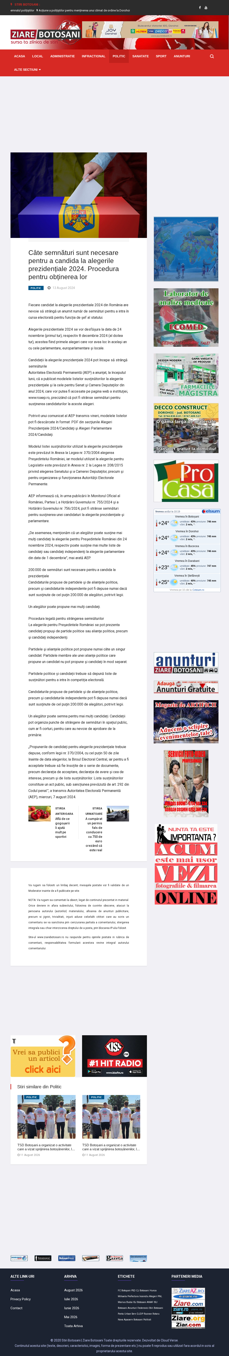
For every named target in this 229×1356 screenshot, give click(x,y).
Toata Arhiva (73, 1326)
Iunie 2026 (71, 1308)
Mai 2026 (70, 1317)
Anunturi (182, 56)
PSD (133, 1290)
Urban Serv (130, 1313)
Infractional (94, 56)
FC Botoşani (124, 1290)
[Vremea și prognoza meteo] (212, 511)
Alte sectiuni (26, 69)
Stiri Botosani (156, 1308)
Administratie (62, 56)
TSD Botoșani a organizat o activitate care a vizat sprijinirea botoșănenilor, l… (46, 1147)
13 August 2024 (64, 288)
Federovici (143, 1308)
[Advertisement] (114, 111)
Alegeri (153, 1296)
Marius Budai (125, 1302)
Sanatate (140, 56)
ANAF (150, 1302)
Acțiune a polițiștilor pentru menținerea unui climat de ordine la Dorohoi (58, 10)
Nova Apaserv (125, 1319)
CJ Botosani (142, 1290)
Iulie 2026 (71, 1299)
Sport (161, 56)
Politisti (147, 1319)
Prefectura (133, 1296)
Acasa (19, 56)
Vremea (159, 511)
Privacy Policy (21, 1299)
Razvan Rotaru (151, 1313)
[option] (58, 10)
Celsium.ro (198, 589)
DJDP (140, 1313)
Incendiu (143, 1296)
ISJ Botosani (139, 1302)
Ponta (121, 1313)
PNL (160, 1296)
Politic (119, 56)
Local (37, 56)
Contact (16, 1308)
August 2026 (73, 1290)
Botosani (138, 1319)
